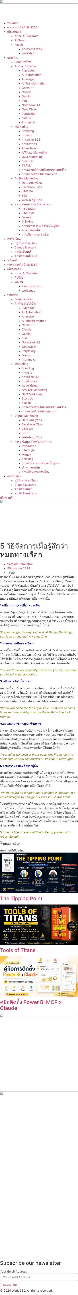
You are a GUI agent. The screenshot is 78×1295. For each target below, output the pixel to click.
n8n (24, 100)
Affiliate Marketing (34, 152)
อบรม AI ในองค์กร (26, 36)
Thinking (27, 221)
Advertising (30, 148)
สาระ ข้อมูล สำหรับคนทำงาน (33, 204)
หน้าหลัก (13, 23)
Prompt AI (29, 122)
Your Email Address (13, 1271)
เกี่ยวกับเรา (14, 31)
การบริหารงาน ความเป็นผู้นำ (40, 226)
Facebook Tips (32, 187)
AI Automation (31, 75)
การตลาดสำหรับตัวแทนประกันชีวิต (44, 170)
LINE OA (27, 191)
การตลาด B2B (31, 139)
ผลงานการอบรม (32, 49)
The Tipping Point (21, 898)
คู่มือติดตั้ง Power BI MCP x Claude (31, 1005)
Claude (26, 92)
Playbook (28, 70)
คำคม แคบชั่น (31, 230)
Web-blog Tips (32, 200)
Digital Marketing (26, 178)
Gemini (26, 96)
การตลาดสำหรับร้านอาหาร (39, 174)
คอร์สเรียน (14, 239)
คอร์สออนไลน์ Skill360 (22, 27)
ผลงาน (19, 44)
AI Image (28, 79)
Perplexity (29, 113)
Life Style (28, 213)
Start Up (28, 161)
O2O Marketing (32, 157)
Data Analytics (32, 182)
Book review (23, 62)
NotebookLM (31, 105)
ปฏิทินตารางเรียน (26, 243)
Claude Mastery (25, 247)
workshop (28, 53)
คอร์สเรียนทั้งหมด (26, 256)
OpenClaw (29, 109)
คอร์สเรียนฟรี (23, 251)
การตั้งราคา (29, 144)
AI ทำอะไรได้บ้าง (25, 66)
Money (26, 217)
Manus (26, 118)
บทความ (12, 57)
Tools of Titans (18, 950)
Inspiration (29, 208)
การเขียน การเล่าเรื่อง (36, 234)
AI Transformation (34, 83)
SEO (25, 195)
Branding (28, 131)
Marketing (21, 126)
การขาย (27, 135)
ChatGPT (28, 88)
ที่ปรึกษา (20, 40)
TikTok (26, 165)
